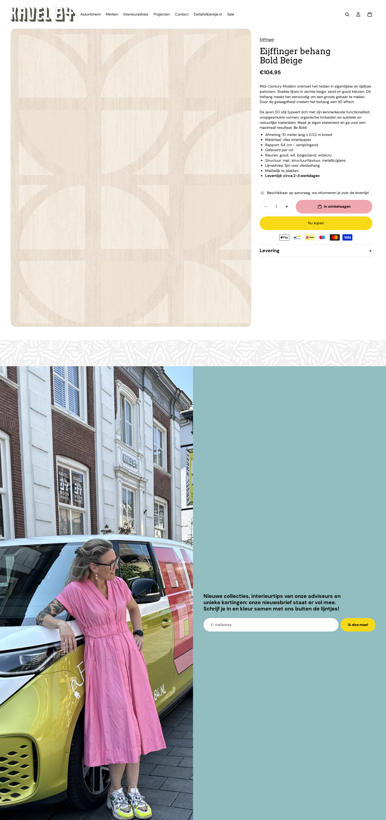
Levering (270, 250)
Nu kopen (316, 223)
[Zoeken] (347, 14)
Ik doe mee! (358, 624)
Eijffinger (267, 39)
